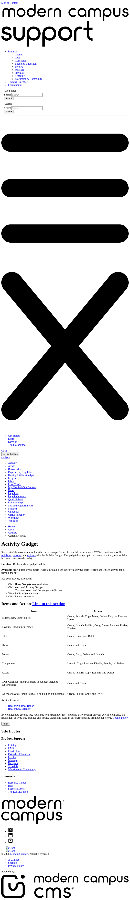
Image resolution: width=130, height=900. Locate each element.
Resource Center (17, 782)
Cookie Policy (120, 717)
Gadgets (5, 457)
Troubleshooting (17, 444)
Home (11, 526)
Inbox (11, 481)
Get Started (14, 435)
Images (12, 478)
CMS (18, 57)
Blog (10, 785)
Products (12, 51)
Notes (11, 490)
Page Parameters (17, 496)
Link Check (14, 484)
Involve (19, 66)
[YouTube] (10, 842)
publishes (6, 555)
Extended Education (26, 63)
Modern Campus (19, 853)
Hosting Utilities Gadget (21, 475)
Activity (12, 462)
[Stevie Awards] (65, 847)
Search (7, 94)
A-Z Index (13, 859)
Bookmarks (14, 469)
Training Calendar (17, 81)
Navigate (20, 72)
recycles (17, 555)
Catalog (19, 54)
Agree (5, 724)
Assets (11, 466)
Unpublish (13, 511)
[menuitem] (68, 65)
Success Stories (16, 788)
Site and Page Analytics (20, 505)
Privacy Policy (16, 865)
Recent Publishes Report (21, 705)
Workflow (13, 517)
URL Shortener (16, 514)
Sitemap (12, 862)
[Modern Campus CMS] (65, 897)
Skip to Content (9, 2)
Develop (12, 441)
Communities (15, 85)
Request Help (15, 502)
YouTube (13, 520)
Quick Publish (15, 499)
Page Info (13, 493)
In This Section (10, 454)
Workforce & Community (28, 78)
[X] (10, 831)
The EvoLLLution (18, 791)
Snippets (12, 508)
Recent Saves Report (19, 708)
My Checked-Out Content (22, 487)
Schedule (20, 75)
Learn (11, 438)
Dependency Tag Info (19, 472)
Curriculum (21, 60)
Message (19, 69)
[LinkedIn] (10, 836)
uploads (31, 555)
